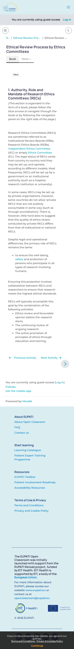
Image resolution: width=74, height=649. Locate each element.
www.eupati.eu (36, 590)
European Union (25, 577)
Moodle (27, 401)
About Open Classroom (29, 422)
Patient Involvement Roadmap (35, 482)
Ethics (8, 38)
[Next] (65, 364)
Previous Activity (24, 357)
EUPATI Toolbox (24, 477)
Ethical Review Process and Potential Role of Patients (27, 38)
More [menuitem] (25, 59)
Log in (67, 19)
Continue (37, 645)
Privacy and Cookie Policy (31, 510)
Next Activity (49, 357)
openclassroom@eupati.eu (32, 598)
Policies (11, 387)
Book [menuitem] (12, 59)
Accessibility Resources (29, 487)
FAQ (17, 427)
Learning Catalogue (27, 450)
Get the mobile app (18, 391)
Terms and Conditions (23, 641)
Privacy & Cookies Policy (49, 641)
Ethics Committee (40, 152)
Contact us (21, 432)
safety (19, 259)
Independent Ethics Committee (29, 148)
